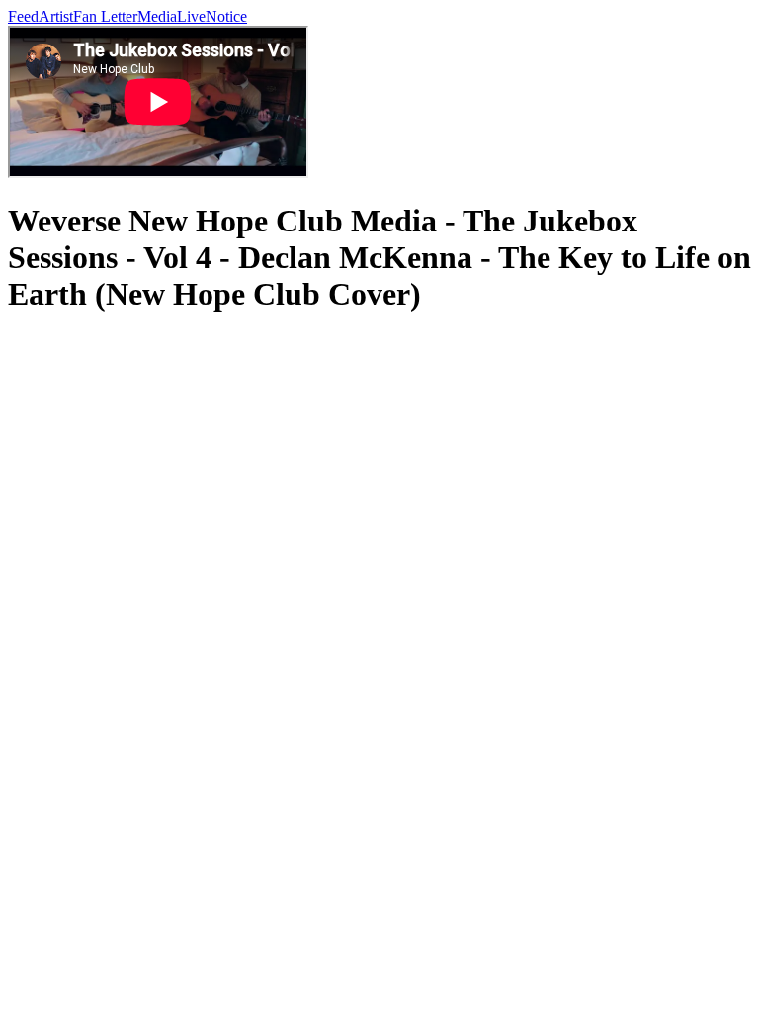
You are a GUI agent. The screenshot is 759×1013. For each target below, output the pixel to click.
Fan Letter (105, 16)
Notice (226, 16)
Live (191, 16)
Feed (23, 16)
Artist (56, 16)
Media (157, 16)
